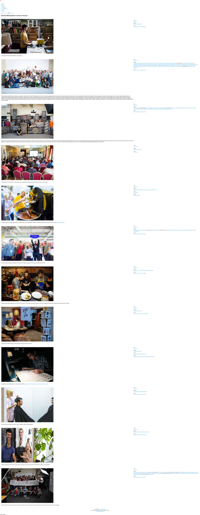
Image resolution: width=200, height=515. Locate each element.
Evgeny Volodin (172, 473)
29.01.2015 (135, 60)
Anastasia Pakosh (150, 63)
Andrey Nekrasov (184, 65)
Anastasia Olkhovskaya (192, 473)
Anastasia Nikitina (136, 189)
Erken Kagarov (179, 230)
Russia (135, 26)
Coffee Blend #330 (61, 222)
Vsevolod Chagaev (178, 66)
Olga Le (147, 189)
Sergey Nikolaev (141, 65)
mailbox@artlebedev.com (100, 511)
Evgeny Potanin (189, 66)
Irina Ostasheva (136, 391)
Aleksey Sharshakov (190, 472)
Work (3, 3)
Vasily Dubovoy (190, 107)
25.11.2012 (135, 348)
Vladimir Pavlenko (167, 64)
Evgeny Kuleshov (154, 65)
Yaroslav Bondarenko (147, 65)
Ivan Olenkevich (177, 65)
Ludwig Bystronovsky (183, 472)
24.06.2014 (135, 186)
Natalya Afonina (160, 64)
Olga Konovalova (136, 107)
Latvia (135, 152)
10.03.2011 (135, 469)
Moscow (137, 26)
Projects (12, 13)
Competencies (4, 8)
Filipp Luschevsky (143, 189)
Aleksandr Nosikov (178, 473)
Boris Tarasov (167, 66)
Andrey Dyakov (145, 473)
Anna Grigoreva (139, 66)
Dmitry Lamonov (169, 108)
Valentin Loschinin (166, 472)
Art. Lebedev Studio (142, 26)
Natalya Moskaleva (173, 230)
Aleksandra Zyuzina (142, 472)
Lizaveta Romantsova (155, 230)
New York (137, 313)
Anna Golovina (144, 108)
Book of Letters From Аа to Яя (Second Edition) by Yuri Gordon (144, 356)
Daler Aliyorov (190, 63)
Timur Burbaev (136, 473)
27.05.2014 (135, 227)
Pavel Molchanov (160, 63)
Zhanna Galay (184, 230)
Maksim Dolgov (150, 473)
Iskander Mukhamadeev (138, 23)
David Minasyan (136, 270)
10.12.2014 (135, 105)
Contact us (4, 7)
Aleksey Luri (196, 472)
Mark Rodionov (173, 107)
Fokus (3, 11)
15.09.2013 (135, 267)
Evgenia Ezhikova (143, 63)
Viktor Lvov (156, 66)
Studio (3, 6)
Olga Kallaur (145, 64)
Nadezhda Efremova (185, 64)
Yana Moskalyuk (172, 66)
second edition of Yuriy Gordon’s (36, 384)
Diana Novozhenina (145, 66)
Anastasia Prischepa (193, 64)
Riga (137, 152)
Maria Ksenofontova (190, 65)
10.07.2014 (135, 146)
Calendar (2, 13)
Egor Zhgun (174, 63)
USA (134, 313)
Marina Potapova (185, 63)
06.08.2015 (135, 21)
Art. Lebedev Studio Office (143, 313)
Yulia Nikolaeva (149, 64)
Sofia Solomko (151, 66)
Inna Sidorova (160, 65)
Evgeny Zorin (140, 64)
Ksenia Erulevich (172, 65)
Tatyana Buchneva (179, 64)
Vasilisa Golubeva (161, 66)
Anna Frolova (155, 63)
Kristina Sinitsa (136, 472)
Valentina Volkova (142, 270)
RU (0, 0)
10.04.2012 (135, 429)
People (9, 13)
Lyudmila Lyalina (172, 64)
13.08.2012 (135, 388)
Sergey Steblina (189, 230)
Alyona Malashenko (165, 65)
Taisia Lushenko (155, 64)
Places (6, 13)
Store (3, 5)
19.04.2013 (135, 308)
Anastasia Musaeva (137, 63)
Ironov (3, 9)
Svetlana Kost (143, 230)
